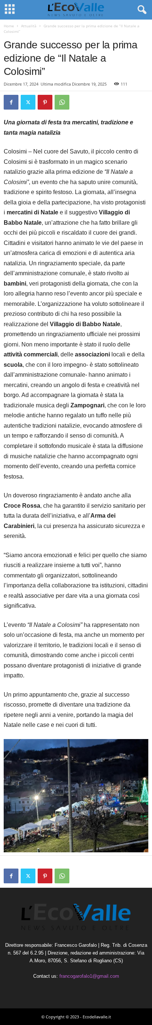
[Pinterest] (45, 102)
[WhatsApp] (62, 102)
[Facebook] (11, 102)
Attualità (29, 25)
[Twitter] (28, 102)
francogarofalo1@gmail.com (89, 976)
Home (9, 25)
